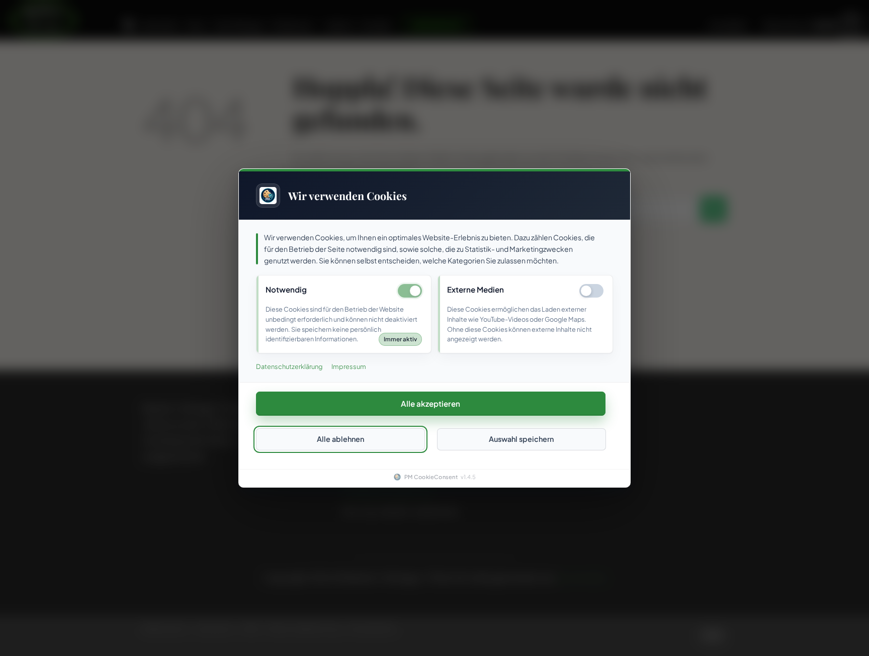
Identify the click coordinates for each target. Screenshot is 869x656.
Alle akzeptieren (430, 403)
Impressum (348, 367)
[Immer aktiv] (410, 291)
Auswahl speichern (521, 439)
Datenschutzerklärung (289, 367)
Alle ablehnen (340, 439)
